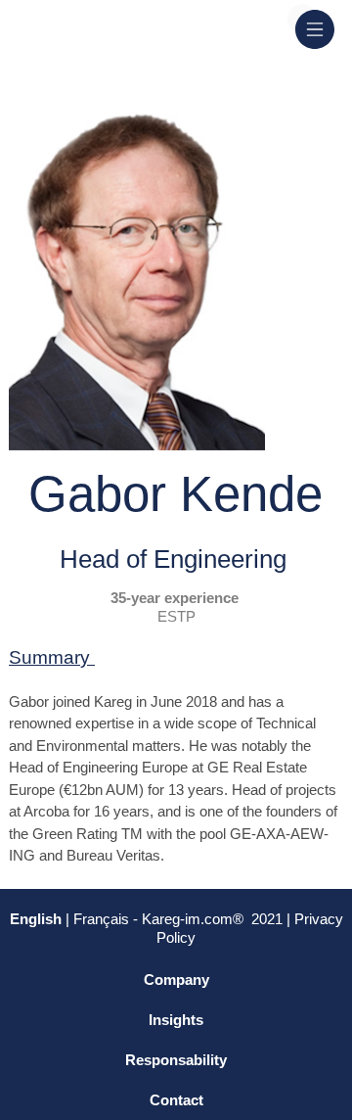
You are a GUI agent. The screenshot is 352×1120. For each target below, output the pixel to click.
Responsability (176, 1059)
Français (103, 918)
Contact (176, 1100)
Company (176, 979)
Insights (176, 1019)
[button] (314, 29)
